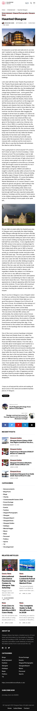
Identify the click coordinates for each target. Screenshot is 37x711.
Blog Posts (7, 491)
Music (5, 531)
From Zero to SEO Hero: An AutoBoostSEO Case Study (9, 609)
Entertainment (11, 10)
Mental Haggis (8, 528)
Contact (26, 708)
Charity (5, 497)
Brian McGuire (9, 23)
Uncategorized (8, 547)
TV (4, 544)
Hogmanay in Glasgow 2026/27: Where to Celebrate (22, 452)
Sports (5, 541)
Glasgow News (9, 598)
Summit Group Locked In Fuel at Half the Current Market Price (27, 579)
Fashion (6, 510)
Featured (5, 395)
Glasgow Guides (8, 523)
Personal (6, 536)
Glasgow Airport (8, 518)
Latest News (17, 708)
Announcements (9, 489)
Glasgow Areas (8, 520)
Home (3, 10)
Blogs (5, 494)
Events (5, 507)
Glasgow (6, 515)
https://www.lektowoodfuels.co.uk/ (13, 682)
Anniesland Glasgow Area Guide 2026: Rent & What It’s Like (22, 475)
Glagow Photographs (10, 512)
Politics (6, 539)
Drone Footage (8, 502)
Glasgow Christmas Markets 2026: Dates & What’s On (20, 463)
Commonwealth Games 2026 (13, 499)
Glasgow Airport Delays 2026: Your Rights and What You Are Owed (21, 442)
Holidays (6, 526)
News (5, 534)
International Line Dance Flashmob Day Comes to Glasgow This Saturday (8, 582)
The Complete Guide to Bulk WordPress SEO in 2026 (26, 609)
